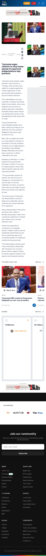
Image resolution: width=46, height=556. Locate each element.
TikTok (4, 525)
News (19, 54)
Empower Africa (28, 537)
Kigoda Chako (28, 487)
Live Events (27, 498)
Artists (4, 507)
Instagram (5, 531)
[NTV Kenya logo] (4, 3)
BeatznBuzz (6, 511)
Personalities (27, 525)
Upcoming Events (29, 504)
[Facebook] (22, 48)
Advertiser (26, 507)
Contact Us (27, 541)
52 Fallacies (39, 325)
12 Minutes (9, 325)
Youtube (5, 537)
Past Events (27, 501)
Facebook (5, 534)
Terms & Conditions (30, 528)
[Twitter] (22, 52)
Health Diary (27, 477)
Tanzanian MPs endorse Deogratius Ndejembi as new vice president (17, 299)
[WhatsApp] (22, 58)
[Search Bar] (39, 3)
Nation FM (26, 471)
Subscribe (23, 453)
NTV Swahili (27, 474)
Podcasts (7, 474)
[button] (42, 3)
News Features (28, 480)
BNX (3, 514)
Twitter (4, 528)
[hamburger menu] (43, 3)
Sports (4, 484)
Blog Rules (26, 534)
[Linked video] (35, 27)
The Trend (27, 484)
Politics (4, 487)
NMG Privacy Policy (30, 531)
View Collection (21, 331)
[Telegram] (22, 55)
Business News (7, 477)
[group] (6, 413)
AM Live (4, 504)
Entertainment (6, 480)
